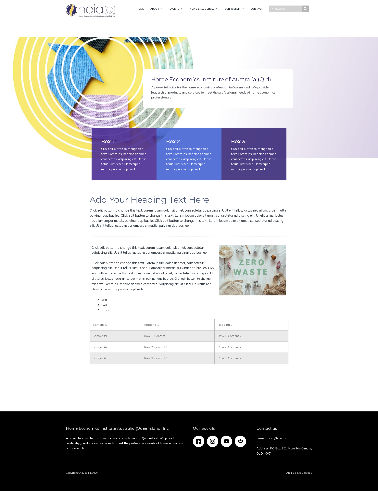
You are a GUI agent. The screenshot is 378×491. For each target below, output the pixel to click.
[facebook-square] (199, 441)
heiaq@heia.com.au (279, 438)
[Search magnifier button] (305, 9)
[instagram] (213, 441)
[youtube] (227, 441)
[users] (241, 441)
